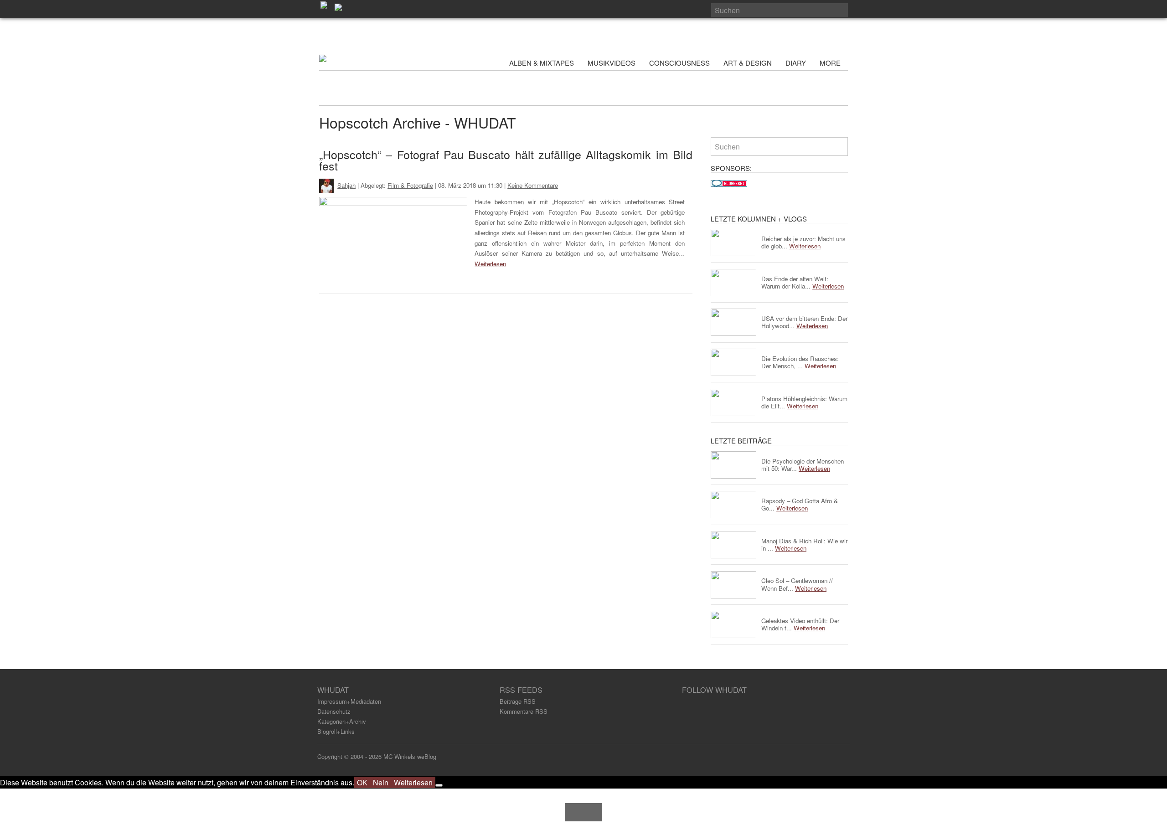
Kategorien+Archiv (341, 721)
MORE (831, 62)
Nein (380, 782)
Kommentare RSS (523, 711)
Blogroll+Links (336, 731)
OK (362, 782)
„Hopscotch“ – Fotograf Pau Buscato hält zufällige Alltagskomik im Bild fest (505, 160)
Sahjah (346, 185)
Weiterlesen (490, 263)
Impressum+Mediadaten (349, 701)
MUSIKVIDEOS (611, 62)
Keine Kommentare (532, 185)
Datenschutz (334, 711)
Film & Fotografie (410, 185)
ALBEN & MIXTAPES (541, 62)
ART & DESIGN (747, 62)
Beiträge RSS (518, 701)
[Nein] (439, 785)
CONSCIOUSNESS (679, 62)
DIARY (795, 62)
